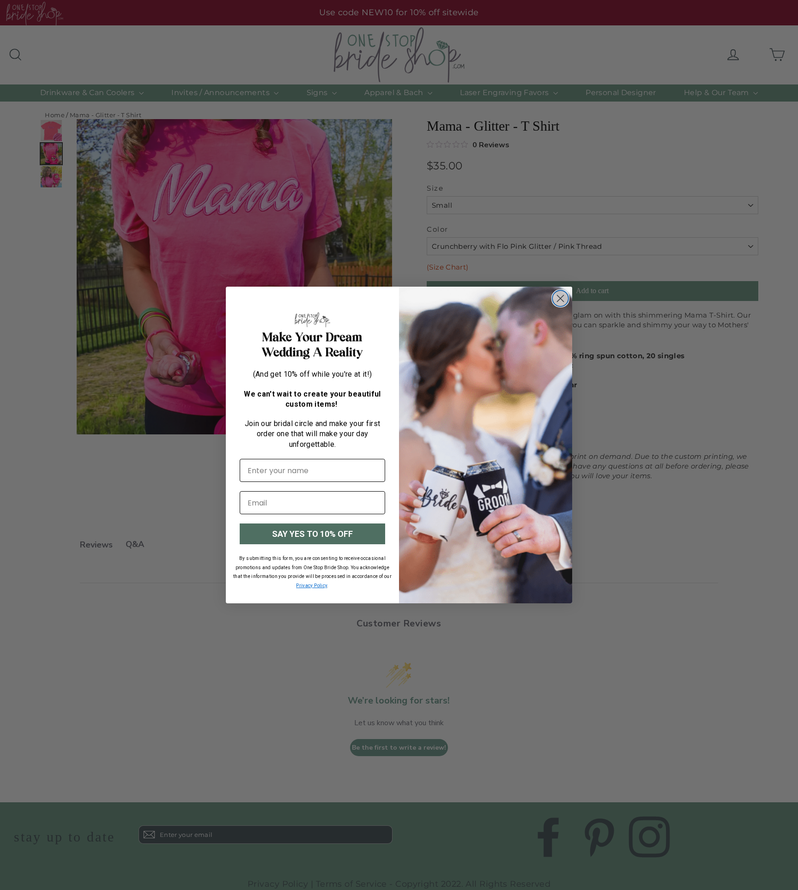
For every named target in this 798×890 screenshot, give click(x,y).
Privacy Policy (311, 585)
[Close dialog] (560, 298)
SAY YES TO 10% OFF (312, 534)
